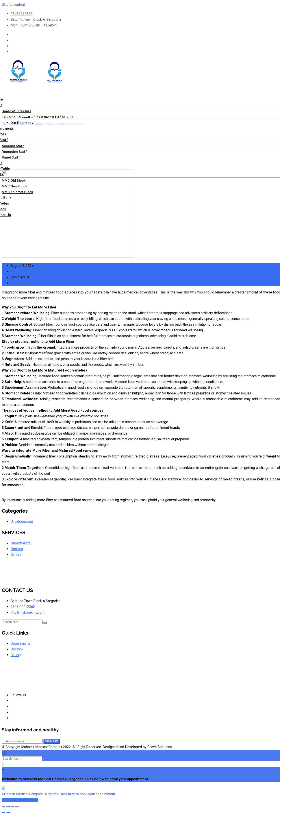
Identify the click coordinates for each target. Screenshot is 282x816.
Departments (21, 543)
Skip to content (13, 4)
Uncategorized (22, 283)
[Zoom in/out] (17, 806)
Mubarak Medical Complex (31, 271)
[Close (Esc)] (3, 806)
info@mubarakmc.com (28, 612)
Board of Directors (16, 111)
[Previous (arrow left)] (3, 812)
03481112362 (21, 14)
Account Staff (13, 146)
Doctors (17, 549)
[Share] (8, 806)
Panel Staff (11, 157)
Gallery (16, 555)
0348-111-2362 (23, 607)
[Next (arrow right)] (8, 812)
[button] (141, 791)
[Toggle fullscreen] (12, 806)
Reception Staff (14, 152)
